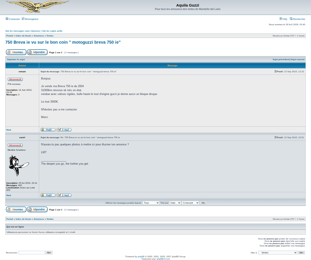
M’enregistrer (31, 19)
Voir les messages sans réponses (22, 31)
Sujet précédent (281, 59)
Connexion (14, 19)
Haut (8, 130)
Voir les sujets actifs (52, 31)
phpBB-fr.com (163, 259)
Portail (9, 36)
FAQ (284, 19)
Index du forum (23, 36)
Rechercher (298, 19)
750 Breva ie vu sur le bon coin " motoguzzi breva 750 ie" (63, 42)
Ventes (50, 36)
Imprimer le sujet (16, 59)
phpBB (141, 256)
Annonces (39, 36)
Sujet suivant (297, 59)
